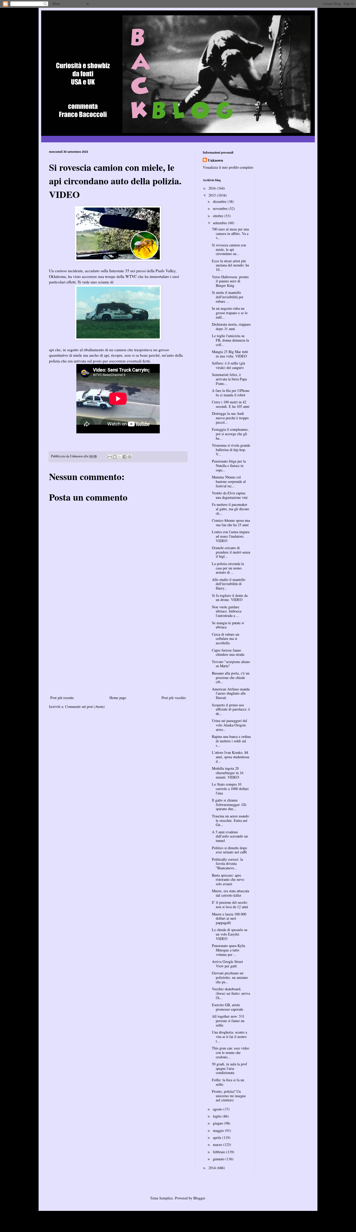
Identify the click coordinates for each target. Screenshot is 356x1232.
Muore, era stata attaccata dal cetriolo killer (230, 893)
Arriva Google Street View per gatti (227, 963)
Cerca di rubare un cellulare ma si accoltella (225, 639)
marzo (218, 1144)
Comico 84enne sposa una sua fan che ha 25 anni (231, 522)
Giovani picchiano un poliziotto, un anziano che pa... (230, 977)
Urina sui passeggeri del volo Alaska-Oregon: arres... (229, 725)
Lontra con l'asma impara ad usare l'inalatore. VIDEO (230, 536)
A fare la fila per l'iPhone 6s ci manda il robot (230, 392)
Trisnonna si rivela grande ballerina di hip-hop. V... (231, 450)
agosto (218, 1109)
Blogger (199, 1197)
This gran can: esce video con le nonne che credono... (230, 1052)
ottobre (218, 215)
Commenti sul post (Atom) (85, 706)
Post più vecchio (174, 697)
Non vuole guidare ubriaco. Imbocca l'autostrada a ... (226, 611)
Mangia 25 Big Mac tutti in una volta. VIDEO (230, 354)
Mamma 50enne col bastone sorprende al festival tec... (229, 481)
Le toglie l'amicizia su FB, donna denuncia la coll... (230, 340)
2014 (212, 1167)
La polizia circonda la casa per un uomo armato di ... (228, 568)
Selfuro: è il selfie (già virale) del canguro (228, 365)
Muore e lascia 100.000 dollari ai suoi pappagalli (229, 918)
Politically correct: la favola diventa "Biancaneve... (227, 864)
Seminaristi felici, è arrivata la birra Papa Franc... (229, 379)
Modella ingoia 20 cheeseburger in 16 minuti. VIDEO (227, 773)
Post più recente (62, 697)
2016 (212, 188)
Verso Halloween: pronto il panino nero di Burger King (230, 281)
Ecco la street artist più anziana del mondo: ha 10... (230, 265)
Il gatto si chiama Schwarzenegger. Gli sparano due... (229, 804)
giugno (218, 1123)
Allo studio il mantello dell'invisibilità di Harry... (228, 584)
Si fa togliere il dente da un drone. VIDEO (230, 597)
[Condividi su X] (119, 456)
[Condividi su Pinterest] (129, 456)
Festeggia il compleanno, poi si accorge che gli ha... (230, 434)
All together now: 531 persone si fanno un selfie (228, 1021)
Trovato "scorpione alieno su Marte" (231, 664)
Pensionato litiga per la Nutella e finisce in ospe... (229, 465)
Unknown (215, 160)
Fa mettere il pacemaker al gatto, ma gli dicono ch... (230, 509)
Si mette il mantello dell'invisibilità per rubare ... (227, 297)
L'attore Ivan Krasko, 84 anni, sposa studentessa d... (230, 757)
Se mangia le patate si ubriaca (228, 625)
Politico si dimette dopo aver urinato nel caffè (229, 850)
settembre (220, 222)
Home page (117, 697)
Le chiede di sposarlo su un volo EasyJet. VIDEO (229, 934)
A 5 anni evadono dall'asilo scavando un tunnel (230, 836)
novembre (221, 208)
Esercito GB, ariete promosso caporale (227, 1007)
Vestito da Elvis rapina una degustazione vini (230, 495)
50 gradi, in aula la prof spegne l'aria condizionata (229, 1068)
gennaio (219, 1158)
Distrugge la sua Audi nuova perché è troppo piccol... (230, 418)
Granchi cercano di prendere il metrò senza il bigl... (231, 552)
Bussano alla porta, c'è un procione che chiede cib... (230, 677)
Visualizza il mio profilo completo (228, 167)
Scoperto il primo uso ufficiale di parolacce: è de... (231, 709)
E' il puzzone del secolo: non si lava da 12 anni (230, 904)
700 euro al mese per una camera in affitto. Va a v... (230, 233)
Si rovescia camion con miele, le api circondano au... (229, 249)
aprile (217, 1137)
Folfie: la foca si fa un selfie (228, 1082)
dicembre (220, 201)
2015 (212, 195)
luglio (218, 1116)
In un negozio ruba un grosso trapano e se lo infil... (230, 313)
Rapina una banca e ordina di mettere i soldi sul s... (231, 741)
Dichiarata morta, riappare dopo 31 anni (231, 326)
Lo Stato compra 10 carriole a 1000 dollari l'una (230, 789)
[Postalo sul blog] (114, 456)
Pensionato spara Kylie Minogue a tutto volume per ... (228, 950)
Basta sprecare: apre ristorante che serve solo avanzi (228, 880)
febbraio (219, 1151)
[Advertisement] (118, 655)
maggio (219, 1130)
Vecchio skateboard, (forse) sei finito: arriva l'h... (231, 993)
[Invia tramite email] (109, 456)
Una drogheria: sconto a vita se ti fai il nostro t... (229, 1036)
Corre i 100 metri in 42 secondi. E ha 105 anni (230, 404)
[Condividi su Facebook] (124, 456)
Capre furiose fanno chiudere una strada (228, 652)
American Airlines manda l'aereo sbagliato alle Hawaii (231, 693)
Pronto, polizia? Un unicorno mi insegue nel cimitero (229, 1096)
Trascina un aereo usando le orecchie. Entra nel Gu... (230, 820)
